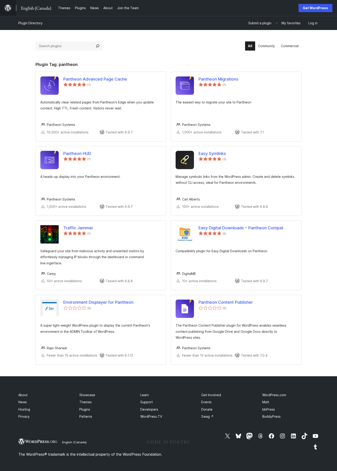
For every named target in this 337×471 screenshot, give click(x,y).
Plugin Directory (30, 23)
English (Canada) (74, 442)
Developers (149, 409)
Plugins (84, 409)
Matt (265, 402)
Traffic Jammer (78, 227)
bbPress (268, 409)
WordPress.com (274, 395)
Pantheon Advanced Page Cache (95, 79)
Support (146, 402)
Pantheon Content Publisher (226, 302)
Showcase (87, 395)
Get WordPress (315, 8)
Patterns (85, 416)
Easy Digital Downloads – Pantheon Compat (241, 227)
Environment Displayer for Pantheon (98, 302)
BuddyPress (271, 416)
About (23, 395)
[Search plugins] (97, 46)
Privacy (24, 416)
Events (206, 402)
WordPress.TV (151, 416)
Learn (144, 395)
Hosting (24, 409)
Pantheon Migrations (218, 79)
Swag (207, 416)
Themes (85, 402)
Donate (207, 409)
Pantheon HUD (77, 153)
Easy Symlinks (212, 153)
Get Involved (211, 395)
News (22, 402)
